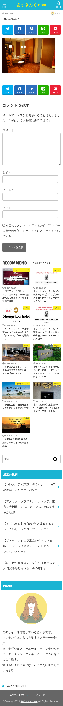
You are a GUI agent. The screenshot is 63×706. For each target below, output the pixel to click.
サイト (6, 207)
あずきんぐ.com (31, 5)
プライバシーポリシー (40, 695)
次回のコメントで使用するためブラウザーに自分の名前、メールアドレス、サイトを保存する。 (31, 230)
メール (7, 190)
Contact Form (17, 695)
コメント (8, 130)
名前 (6, 172)
